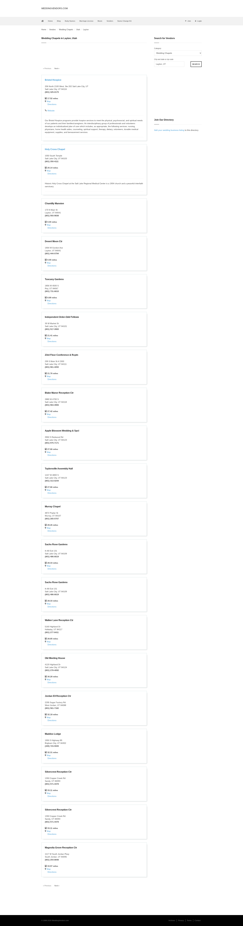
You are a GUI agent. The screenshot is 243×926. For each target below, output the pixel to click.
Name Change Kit (124, 21)
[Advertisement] (94, 53)
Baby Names (70, 21)
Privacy (181, 921)
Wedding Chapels (66, 29)
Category (157, 48)
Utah (78, 29)
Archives (171, 921)
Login (199, 21)
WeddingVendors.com (54, 8)
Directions (52, 104)
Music (100, 21)
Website (51, 110)
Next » (56, 68)
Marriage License (86, 21)
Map (49, 101)
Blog (59, 21)
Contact (198, 921)
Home (50, 21)
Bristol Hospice (53, 80)
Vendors (110, 21)
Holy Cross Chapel (55, 149)
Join (189, 21)
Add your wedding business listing (169, 130)
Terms (189, 921)
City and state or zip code (163, 59)
